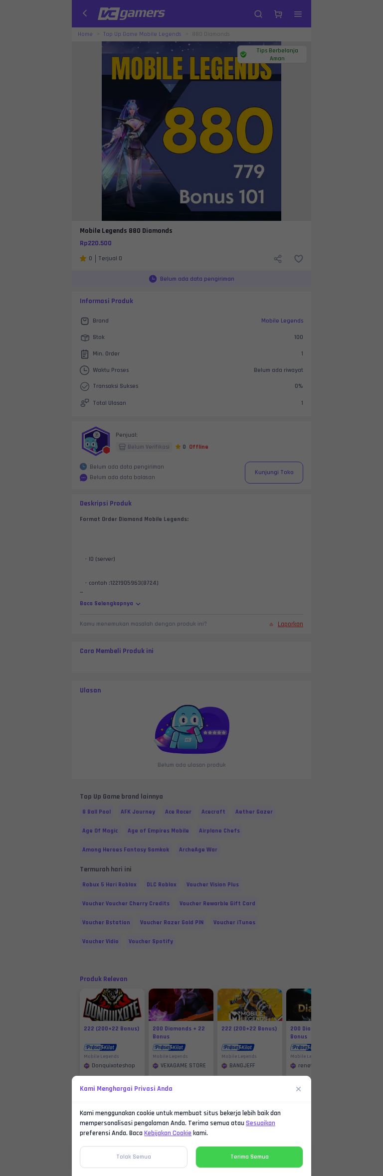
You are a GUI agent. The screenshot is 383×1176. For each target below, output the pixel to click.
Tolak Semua (133, 1157)
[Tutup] (298, 1088)
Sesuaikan (260, 1123)
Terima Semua (249, 1157)
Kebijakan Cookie (168, 1133)
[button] (191, 588)
